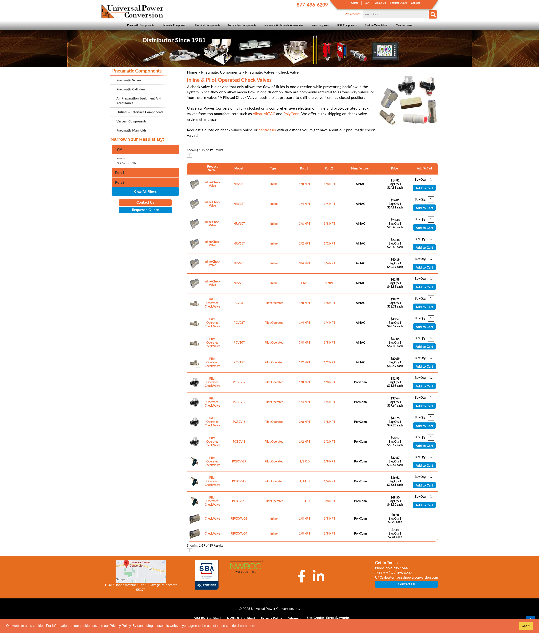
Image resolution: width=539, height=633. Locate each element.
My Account (352, 14)
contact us (267, 130)
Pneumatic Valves (260, 72)
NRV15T (239, 243)
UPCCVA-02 (239, 518)
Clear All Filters (145, 191)
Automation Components (242, 25)
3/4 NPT (304, 263)
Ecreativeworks (338, 618)
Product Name (212, 168)
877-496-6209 (312, 5)
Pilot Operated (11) (126, 163)
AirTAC (269, 114)
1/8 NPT (304, 184)
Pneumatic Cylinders (131, 89)
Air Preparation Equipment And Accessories (138, 101)
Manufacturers (404, 25)
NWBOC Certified (241, 618)
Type (274, 168)
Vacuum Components (131, 121)
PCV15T (239, 362)
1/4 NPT (304, 204)
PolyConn (291, 114)
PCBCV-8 (239, 441)
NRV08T (239, 204)
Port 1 (304, 168)
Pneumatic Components (140, 25)
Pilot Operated (273, 303)
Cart (367, 3)
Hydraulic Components (174, 25)
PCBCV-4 (239, 402)
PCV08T (239, 322)
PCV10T (239, 342)
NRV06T (239, 184)
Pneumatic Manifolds (131, 130)
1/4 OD (305, 481)
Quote (354, 3)
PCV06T (239, 303)
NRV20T (239, 263)
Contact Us (145, 202)
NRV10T (239, 223)
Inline (274, 184)
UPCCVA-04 (239, 533)
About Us (380, 3)
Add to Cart (424, 188)
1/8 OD (305, 461)
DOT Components (347, 25)
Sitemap (294, 618)
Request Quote (398, 3)
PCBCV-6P (239, 501)
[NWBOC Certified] (246, 569)
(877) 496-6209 (400, 573)
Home (192, 72)
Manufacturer (360, 168)
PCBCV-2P (239, 461)
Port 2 (329, 168)
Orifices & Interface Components (139, 112)
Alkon (257, 114)
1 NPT (305, 283)
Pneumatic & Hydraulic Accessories (283, 25)
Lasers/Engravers (320, 25)
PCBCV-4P (239, 481)
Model (239, 168)
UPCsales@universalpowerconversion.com (406, 577)
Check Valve (212, 518)
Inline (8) (121, 158)
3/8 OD (305, 501)
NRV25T (239, 283)
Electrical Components (207, 25)
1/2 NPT (304, 243)
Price (395, 168)
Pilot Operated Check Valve (212, 303)
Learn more (246, 626)
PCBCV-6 (239, 422)
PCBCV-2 (239, 382)
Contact (415, 3)
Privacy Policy (271, 618)
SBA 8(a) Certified (207, 618)
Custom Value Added (376, 25)
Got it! (526, 626)
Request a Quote (145, 210)
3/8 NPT (304, 223)
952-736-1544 (397, 568)
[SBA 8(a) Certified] (207, 575)
